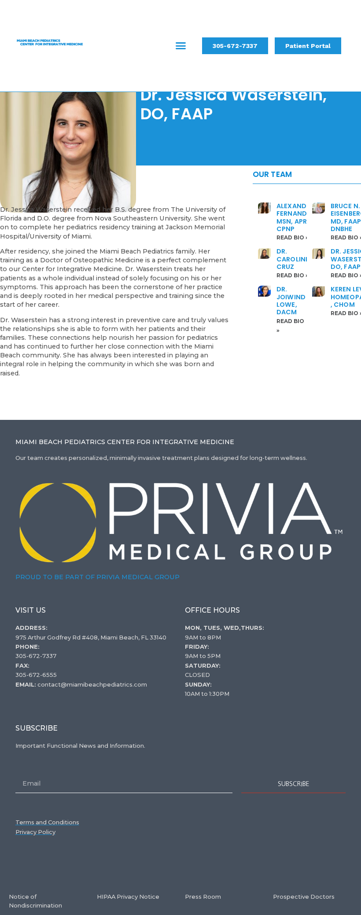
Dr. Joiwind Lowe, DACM (291, 300)
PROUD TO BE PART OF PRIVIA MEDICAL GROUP (97, 577)
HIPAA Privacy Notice (128, 896)
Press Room (203, 896)
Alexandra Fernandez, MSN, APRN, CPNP (296, 217)
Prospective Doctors (304, 896)
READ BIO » (292, 237)
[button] (181, 45)
